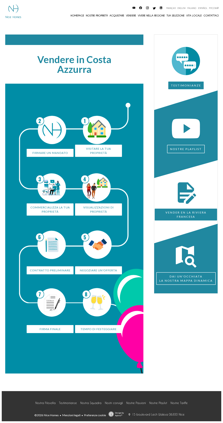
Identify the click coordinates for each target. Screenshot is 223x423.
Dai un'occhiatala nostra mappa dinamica (186, 278)
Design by (119, 414)
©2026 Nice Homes (46, 415)
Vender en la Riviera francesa (186, 214)
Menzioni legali (71, 415)
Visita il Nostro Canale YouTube (115, 7)
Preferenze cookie (95, 415)
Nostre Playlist (186, 149)
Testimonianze (186, 85)
